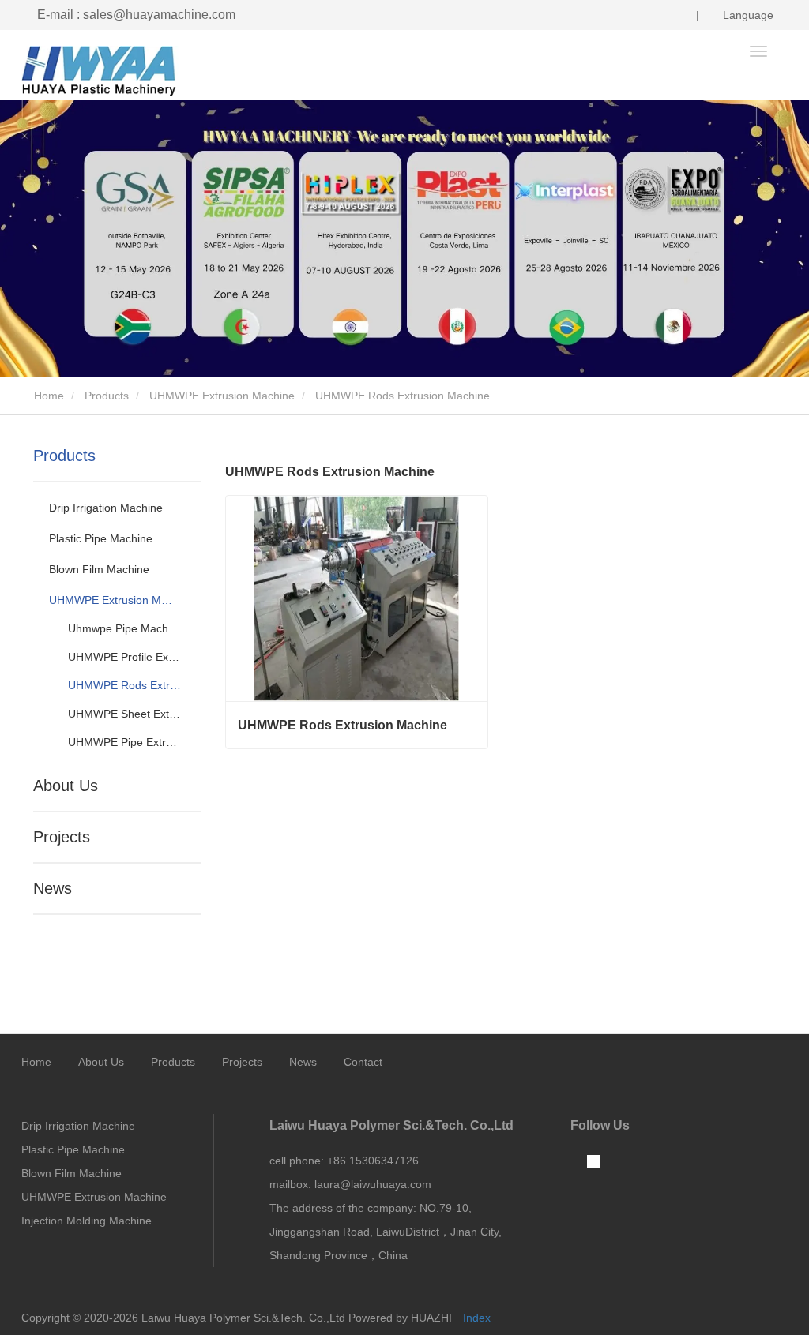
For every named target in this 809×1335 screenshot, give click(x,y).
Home (47, 395)
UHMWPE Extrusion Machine (222, 395)
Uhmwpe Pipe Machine (124, 628)
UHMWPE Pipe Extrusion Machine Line (124, 742)
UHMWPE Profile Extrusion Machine (124, 657)
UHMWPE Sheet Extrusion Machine (124, 713)
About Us (65, 785)
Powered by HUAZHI (400, 1317)
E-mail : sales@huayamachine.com (136, 14)
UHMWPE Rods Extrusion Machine (124, 685)
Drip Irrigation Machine (106, 507)
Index (477, 1317)
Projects (61, 837)
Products (107, 395)
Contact (363, 1062)
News (52, 888)
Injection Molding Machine (86, 1220)
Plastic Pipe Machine (100, 538)
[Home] (100, 71)
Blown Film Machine (99, 569)
